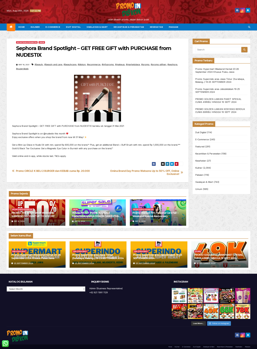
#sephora (172, 64)
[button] (249, 27)
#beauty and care (53, 64)
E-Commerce (53, 27)
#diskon (82, 64)
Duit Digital (73, 27)
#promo (145, 64)
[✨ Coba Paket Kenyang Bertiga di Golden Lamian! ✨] (242, 311)
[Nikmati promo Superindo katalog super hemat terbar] (195, 295)
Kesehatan (156, 27)
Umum (41, 42)
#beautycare (70, 64)
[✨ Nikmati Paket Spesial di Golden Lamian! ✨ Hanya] (211, 311)
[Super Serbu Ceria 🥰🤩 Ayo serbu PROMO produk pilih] (211, 295)
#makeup (120, 64)
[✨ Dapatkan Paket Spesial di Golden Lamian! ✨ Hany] (227, 311)
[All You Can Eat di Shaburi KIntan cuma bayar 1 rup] (227, 295)
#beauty (39, 64)
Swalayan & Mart (97, 27)
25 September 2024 (23, 263)
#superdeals (22, 68)
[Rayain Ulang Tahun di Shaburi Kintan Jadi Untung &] (179, 311)
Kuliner (35, 27)
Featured (200, 146)
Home (21, 27)
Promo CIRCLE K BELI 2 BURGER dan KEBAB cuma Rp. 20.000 (53, 170)
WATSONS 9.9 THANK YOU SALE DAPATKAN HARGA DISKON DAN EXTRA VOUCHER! (95, 216)
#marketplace (133, 64)
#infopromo (108, 64)
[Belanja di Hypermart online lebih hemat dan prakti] (179, 295)
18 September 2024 (206, 263)
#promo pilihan (158, 64)
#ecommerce (93, 64)
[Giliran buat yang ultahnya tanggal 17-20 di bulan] (195, 311)
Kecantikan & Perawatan (129, 27)
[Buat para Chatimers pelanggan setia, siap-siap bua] (242, 295)
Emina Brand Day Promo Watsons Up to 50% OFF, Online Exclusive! (144, 172)
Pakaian (173, 27)
